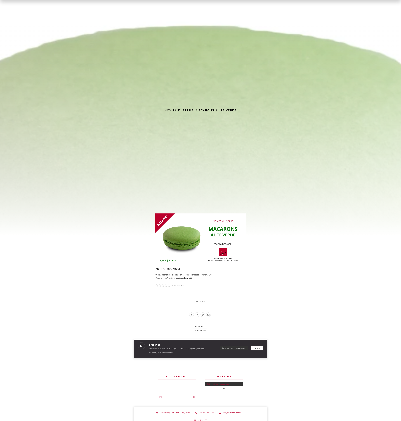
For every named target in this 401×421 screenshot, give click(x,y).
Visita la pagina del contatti (180, 278)
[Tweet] (191, 314)
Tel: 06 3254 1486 (206, 413)
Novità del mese (200, 330)
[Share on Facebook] (197, 314)
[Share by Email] (208, 314)
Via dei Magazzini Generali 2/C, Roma (175, 413)
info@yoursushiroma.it (232, 413)
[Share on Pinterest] (202, 314)
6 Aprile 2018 (200, 301)
